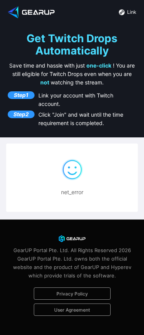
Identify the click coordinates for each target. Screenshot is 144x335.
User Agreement (72, 310)
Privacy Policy (72, 294)
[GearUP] (32, 11)
